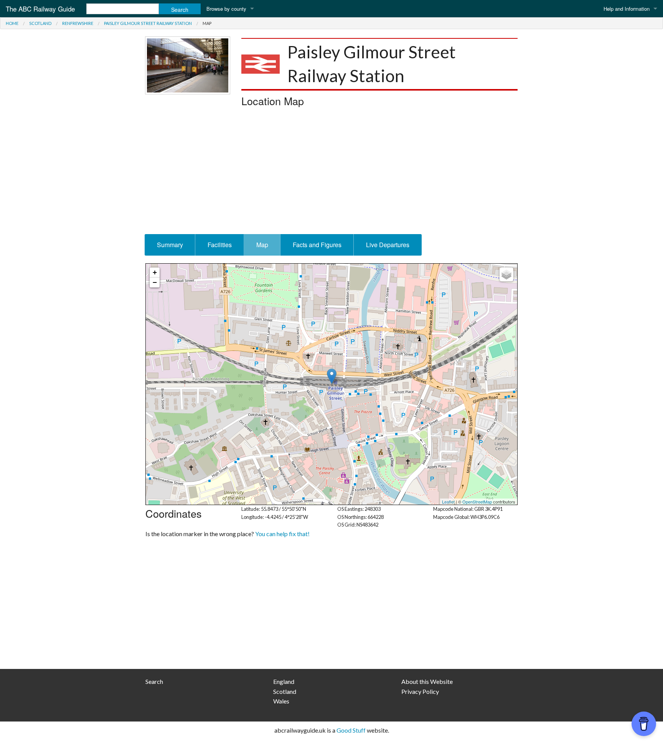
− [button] (155, 282)
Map (262, 244)
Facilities (220, 244)
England (283, 681)
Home (12, 23)
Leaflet (448, 502)
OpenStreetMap (477, 502)
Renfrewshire (77, 23)
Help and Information (627, 8)
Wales (281, 701)
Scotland (40, 23)
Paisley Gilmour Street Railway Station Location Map (330, 384)
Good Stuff (351, 730)
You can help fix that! (282, 533)
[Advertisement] (331, 172)
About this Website (427, 681)
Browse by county (226, 8)
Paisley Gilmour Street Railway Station (148, 23)
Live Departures (387, 244)
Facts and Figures (317, 244)
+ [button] (155, 272)
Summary (170, 244)
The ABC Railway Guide (40, 8)
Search (154, 681)
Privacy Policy (420, 691)
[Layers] (506, 274)
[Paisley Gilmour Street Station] (187, 64)
